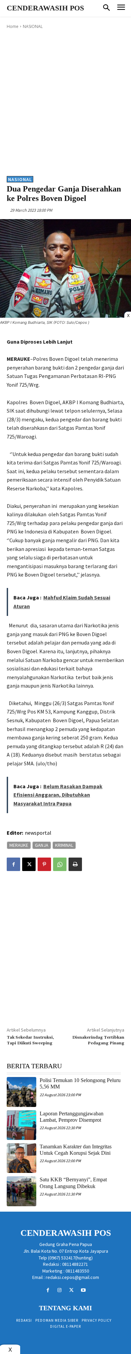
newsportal (38, 832)
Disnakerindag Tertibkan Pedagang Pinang (98, 1040)
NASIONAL (33, 26)
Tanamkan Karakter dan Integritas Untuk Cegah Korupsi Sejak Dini (76, 1150)
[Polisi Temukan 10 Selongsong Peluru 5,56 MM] (21, 1092)
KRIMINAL (64, 845)
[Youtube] (83, 1290)
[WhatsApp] (60, 864)
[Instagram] (59, 1290)
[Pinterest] (44, 864)
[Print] (75, 864)
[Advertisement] (65, 102)
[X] (29, 864)
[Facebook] (13, 864)
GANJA (41, 845)
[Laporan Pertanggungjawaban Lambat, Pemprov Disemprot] (21, 1125)
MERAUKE (18, 845)
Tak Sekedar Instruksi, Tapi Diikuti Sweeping (30, 1040)
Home (12, 26)
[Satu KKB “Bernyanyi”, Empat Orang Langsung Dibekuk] (21, 1191)
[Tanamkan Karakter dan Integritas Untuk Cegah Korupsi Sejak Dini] (21, 1158)
